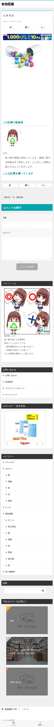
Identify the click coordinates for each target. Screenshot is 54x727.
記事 (12, 621)
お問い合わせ (11, 375)
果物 (10, 481)
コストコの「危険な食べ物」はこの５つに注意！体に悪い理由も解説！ (27, 651)
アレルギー (10, 462)
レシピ (8, 507)
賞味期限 (9, 514)
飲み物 (11, 559)
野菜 (10, 501)
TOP (11, 709)
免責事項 (9, 382)
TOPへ (40, 725)
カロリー (9, 469)
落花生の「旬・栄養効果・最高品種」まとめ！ (15, 197)
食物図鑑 (7, 4)
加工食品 (12, 526)
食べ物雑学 (10, 572)
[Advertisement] (27, 98)
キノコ (11, 520)
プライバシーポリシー (15, 388)
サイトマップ (11, 395)
